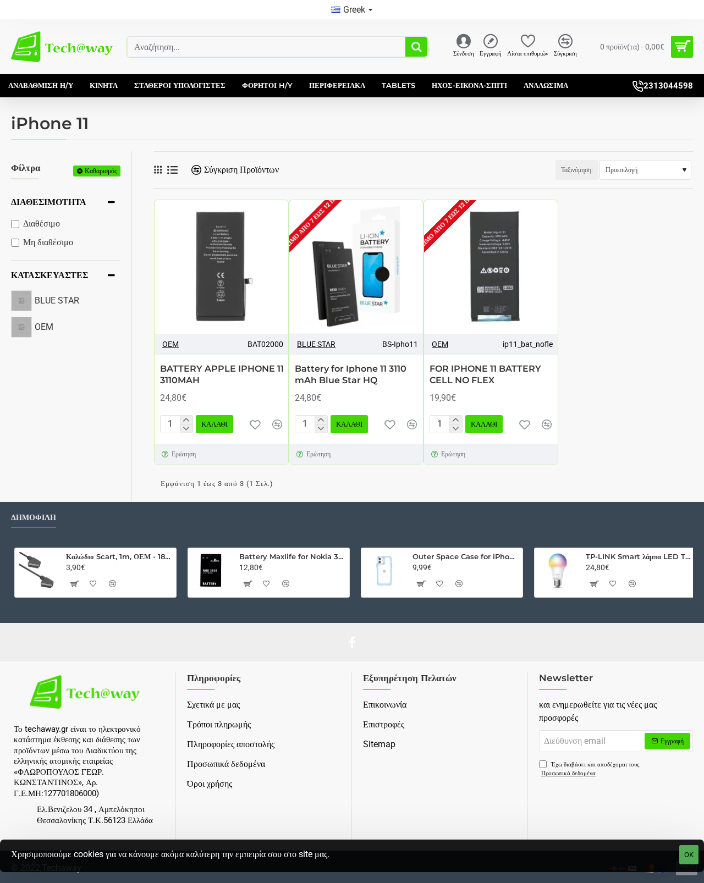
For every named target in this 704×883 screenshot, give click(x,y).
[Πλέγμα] (158, 169)
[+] (186, 420)
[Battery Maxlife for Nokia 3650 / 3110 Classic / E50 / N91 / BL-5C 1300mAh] (211, 571)
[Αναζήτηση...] (416, 47)
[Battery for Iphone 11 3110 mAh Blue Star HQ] (356, 267)
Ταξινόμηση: (577, 170)
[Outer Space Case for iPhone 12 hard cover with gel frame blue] (384, 571)
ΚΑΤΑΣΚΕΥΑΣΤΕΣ (49, 275)
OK (689, 855)
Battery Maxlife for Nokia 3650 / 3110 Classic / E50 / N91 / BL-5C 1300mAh (292, 556)
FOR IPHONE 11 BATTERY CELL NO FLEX (485, 374)
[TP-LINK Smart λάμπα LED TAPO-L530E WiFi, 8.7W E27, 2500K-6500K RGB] (557, 571)
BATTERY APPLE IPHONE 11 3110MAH (222, 374)
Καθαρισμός (101, 171)
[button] (214, 424)
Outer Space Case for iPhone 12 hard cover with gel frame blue (466, 556)
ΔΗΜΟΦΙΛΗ (33, 517)
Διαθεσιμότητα (48, 202)
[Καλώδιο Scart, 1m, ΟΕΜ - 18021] (38, 571)
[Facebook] (352, 642)
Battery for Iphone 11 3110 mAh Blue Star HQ (350, 374)
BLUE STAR (316, 344)
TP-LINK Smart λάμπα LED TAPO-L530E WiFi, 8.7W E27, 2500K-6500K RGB (639, 556)
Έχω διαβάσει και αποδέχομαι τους (590, 769)
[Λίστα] (172, 170)
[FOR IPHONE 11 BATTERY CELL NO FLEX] (491, 267)
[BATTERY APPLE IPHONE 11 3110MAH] (221, 267)
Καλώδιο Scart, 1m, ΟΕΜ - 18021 (119, 556)
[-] (186, 428)
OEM (170, 344)
